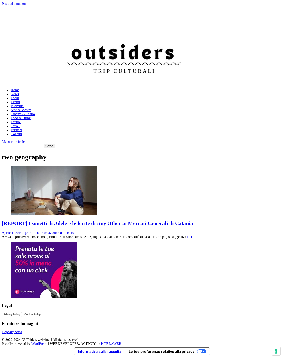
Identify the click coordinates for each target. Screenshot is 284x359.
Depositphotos (12, 332)
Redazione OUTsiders (58, 233)
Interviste (17, 106)
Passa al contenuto (15, 4)
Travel (15, 126)
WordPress (38, 343)
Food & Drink (21, 118)
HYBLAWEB (111, 343)
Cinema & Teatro (23, 114)
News (15, 94)
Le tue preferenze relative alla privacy (161, 351)
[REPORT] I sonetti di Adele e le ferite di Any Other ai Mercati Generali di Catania (97, 223)
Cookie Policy (32, 314)
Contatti (16, 134)
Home (15, 90)
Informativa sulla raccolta (99, 351)
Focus (15, 98)
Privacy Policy (12, 314)
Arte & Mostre (21, 110)
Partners (16, 130)
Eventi (15, 102)
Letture (16, 122)
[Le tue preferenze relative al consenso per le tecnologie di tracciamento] (276, 351)
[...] (189, 237)
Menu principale (13, 141)
